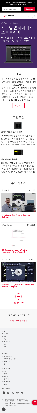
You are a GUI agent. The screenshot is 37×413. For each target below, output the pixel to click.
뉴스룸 (4, 371)
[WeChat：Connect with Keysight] (22, 392)
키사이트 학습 (6, 341)
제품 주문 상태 (6, 361)
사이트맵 (18, 401)
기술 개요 (18, 106)
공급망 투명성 (6, 381)
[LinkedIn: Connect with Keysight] (8, 392)
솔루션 (4, 339)
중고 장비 (4, 344)
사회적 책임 (5, 379)
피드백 (13, 403)
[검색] (28, 15)
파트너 (4, 346)
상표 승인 (7, 403)
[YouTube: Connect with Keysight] (17, 392)
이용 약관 (25, 401)
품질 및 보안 (5, 376)
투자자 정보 (5, 374)
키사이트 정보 (6, 368)
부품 (3, 364)
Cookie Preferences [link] (10, 405)
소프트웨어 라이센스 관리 (9, 359)
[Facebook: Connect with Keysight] (3, 392)
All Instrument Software (11, 23)
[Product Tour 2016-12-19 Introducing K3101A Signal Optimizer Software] (18, 187)
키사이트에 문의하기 (18, 321)
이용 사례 (4, 336)
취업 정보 (4, 384)
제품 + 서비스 (6, 334)
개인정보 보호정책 (9, 401)
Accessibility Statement (24, 403)
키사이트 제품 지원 (7, 356)
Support (5, 353)
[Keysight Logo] (10, 15)
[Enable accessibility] (4, 409)
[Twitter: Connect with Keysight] (12, 392)
